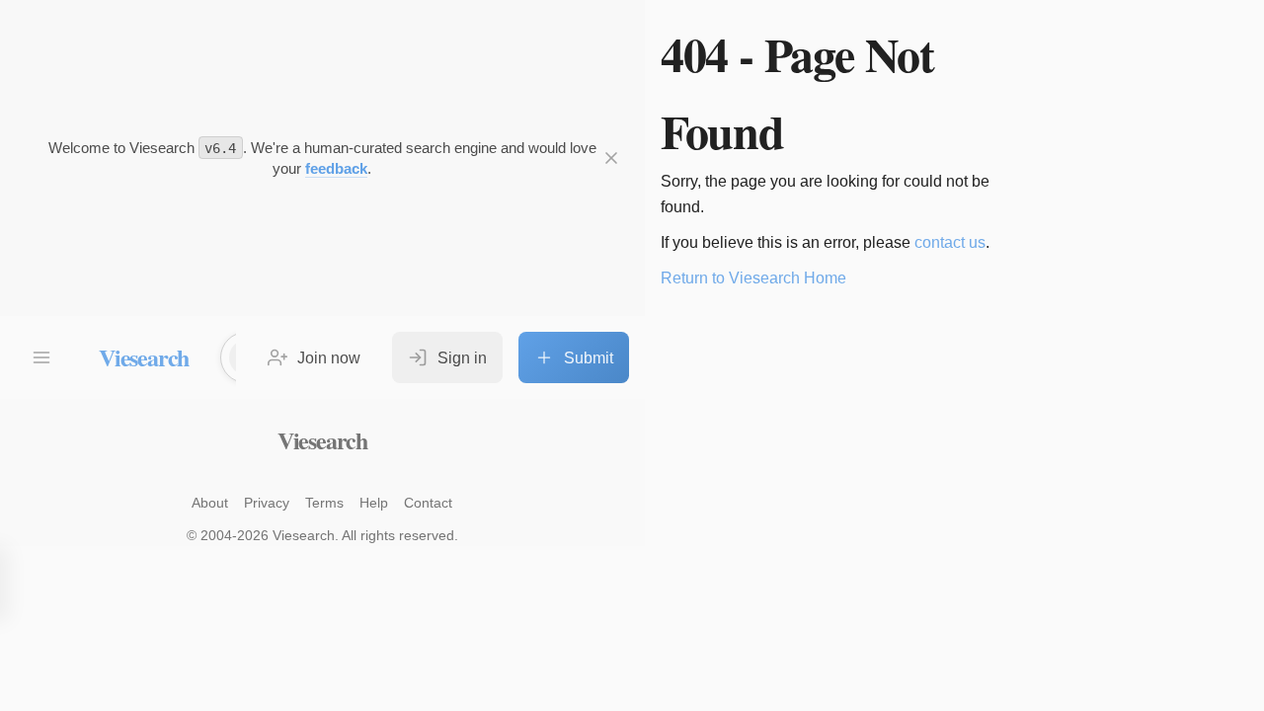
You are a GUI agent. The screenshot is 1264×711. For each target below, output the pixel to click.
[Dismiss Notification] (611, 158)
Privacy (266, 503)
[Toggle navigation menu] (41, 357)
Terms (324, 503)
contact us (950, 242)
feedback (336, 168)
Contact (428, 503)
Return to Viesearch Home (753, 278)
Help (373, 503)
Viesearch (144, 357)
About (210, 503)
